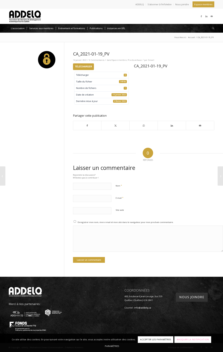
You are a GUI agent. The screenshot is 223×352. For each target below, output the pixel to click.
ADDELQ (139, 4)
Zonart (151, 60)
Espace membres (203, 4)
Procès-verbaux (135, 60)
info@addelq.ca (142, 307)
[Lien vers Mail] (211, 16)
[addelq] (25, 16)
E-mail (119, 197)
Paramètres (112, 346)
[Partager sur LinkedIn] (172, 125)
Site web (120, 210)
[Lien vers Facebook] (201, 16)
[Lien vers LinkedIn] (206, 16)
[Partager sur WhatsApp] (144, 125)
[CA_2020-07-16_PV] (2, 176)
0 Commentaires (96, 60)
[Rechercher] (212, 28)
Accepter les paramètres (155, 339)
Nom (119, 185)
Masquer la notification (193, 339)
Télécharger (83, 66)
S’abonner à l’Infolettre (160, 4)
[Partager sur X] (115, 125)
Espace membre (119, 60)
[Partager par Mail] (200, 125)
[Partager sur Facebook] (87, 125)
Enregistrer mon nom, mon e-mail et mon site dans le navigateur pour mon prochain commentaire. (126, 222)
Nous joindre (182, 4)
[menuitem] (140, 4)
